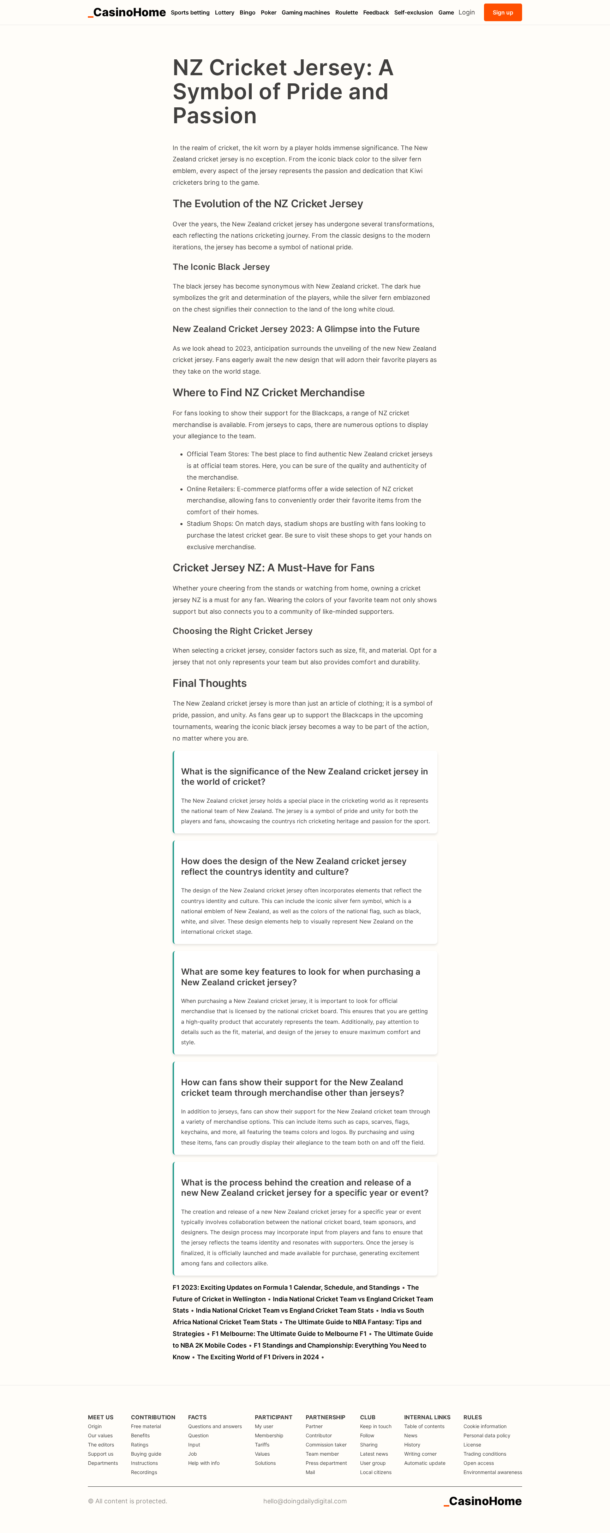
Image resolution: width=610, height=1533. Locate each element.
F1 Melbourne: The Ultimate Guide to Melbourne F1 (289, 1333)
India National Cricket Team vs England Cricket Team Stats (285, 1310)
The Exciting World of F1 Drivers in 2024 (258, 1357)
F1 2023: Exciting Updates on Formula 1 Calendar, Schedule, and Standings (286, 1287)
